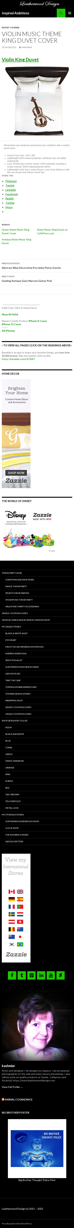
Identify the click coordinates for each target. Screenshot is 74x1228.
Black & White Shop (16, 633)
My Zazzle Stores (11, 626)
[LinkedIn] (41, 975)
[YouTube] (51, 975)
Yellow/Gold (12, 801)
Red (7, 787)
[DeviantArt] (60, 975)
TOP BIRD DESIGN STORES (17, 693)
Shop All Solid (10, 314)
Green (8, 754)
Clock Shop (12, 828)
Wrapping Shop (14, 700)
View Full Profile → (12, 1086)
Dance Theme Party (16, 586)
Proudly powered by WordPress (17, 1223)
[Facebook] (12, 975)
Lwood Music (12, 673)
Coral (8, 747)
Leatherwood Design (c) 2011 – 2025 (22, 1208)
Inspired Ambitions (15, 13)
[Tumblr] (22, 975)
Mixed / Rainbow (14, 761)
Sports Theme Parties (17, 593)
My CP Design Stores (13, 814)
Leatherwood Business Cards (22, 667)
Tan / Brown (12, 794)
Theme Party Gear (12, 573)
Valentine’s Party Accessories (22, 606)
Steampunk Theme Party (19, 599)
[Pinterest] (31, 975)
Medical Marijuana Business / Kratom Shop (26, 620)
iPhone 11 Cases (11, 324)
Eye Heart (10, 640)
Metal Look (12, 808)
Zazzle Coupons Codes (15, 613)
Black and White (14, 734)
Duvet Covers (10, 27)
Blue (8, 740)
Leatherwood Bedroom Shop (22, 821)
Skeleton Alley (13, 660)
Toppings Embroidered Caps (20, 687)
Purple (9, 781)
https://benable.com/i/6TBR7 (18, 359)
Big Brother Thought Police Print (37, 1180)
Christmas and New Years (19, 579)
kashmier (26, 47)
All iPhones (8, 330)
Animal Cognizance (19, 1099)
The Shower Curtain (16, 834)
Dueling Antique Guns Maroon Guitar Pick (27, 278)
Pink (7, 774)
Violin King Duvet (20, 59)
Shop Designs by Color (14, 720)
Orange (9, 767)
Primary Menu (69, 13)
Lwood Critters (14, 841)
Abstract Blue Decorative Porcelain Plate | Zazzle (31, 265)
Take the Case (13, 680)
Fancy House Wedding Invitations (24, 646)
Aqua (8, 727)
